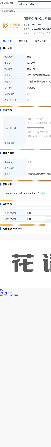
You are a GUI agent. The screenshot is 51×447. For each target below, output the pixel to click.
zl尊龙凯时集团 (6, 3)
